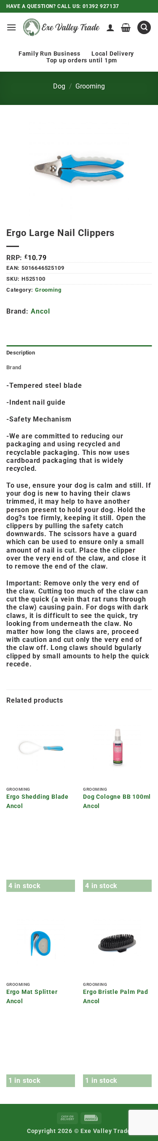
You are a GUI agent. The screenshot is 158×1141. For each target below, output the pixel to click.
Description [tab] (20, 352)
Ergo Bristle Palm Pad (115, 991)
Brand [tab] (13, 367)
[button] (11, 27)
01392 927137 (101, 6)
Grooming (90, 86)
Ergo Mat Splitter (32, 991)
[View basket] (126, 27)
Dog (59, 86)
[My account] (110, 27)
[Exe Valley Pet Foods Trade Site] (61, 27)
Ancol (40, 311)
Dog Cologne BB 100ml (117, 796)
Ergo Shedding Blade (37, 796)
